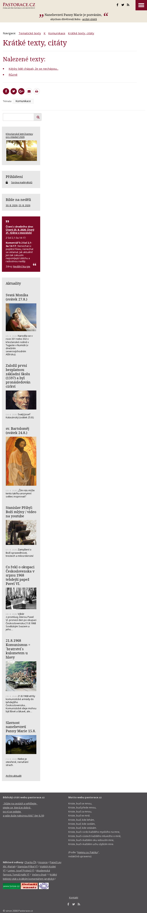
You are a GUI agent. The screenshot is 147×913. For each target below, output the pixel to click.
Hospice (43, 862)
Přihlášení (14, 176)
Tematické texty (30, 33)
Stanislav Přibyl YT (27, 866)
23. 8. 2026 (24, 205)
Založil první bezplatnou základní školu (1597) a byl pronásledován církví (18, 376)
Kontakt (73, 897)
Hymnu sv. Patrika (88, 852)
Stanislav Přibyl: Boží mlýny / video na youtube (21, 511)
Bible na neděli (18, 199)
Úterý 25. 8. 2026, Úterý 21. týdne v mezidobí (20, 231)
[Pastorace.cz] (19, 6)
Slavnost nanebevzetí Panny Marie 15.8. (21, 726)
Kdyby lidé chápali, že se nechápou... (33, 68)
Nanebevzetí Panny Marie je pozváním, (74, 15)
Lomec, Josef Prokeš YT (21, 870)
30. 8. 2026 (11, 205)
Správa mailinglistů (21, 182)
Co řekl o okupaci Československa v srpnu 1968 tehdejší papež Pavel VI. (20, 575)
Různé (13, 74)
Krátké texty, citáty (81, 33)
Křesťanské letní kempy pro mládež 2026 (19, 135)
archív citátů (89, 19)
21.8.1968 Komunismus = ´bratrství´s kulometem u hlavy (18, 648)
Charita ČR (30, 862)
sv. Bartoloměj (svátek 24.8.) (17, 430)
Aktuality (13, 283)
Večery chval (39, 874)
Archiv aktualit (13, 775)
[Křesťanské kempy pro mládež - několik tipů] (21, 150)
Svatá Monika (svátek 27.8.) (17, 297)
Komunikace (56, 33)
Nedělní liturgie (21, 266)
